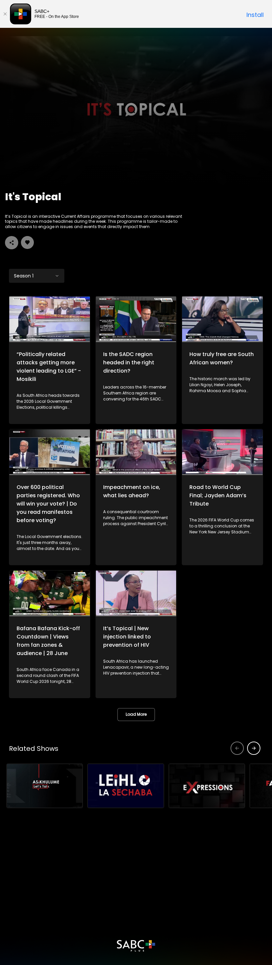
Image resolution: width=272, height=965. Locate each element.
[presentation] (253, 748)
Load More (136, 714)
